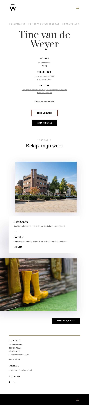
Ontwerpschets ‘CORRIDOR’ (44, 76)
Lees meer (18, 247)
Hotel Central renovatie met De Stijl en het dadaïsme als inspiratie (44, 90)
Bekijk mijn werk (44, 113)
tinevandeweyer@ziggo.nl (19, 354)
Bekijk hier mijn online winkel (20, 370)
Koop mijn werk (44, 123)
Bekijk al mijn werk (66, 321)
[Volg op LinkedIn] (14, 382)
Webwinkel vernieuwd (44, 93)
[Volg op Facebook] (9, 382)
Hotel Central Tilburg (44, 79)
